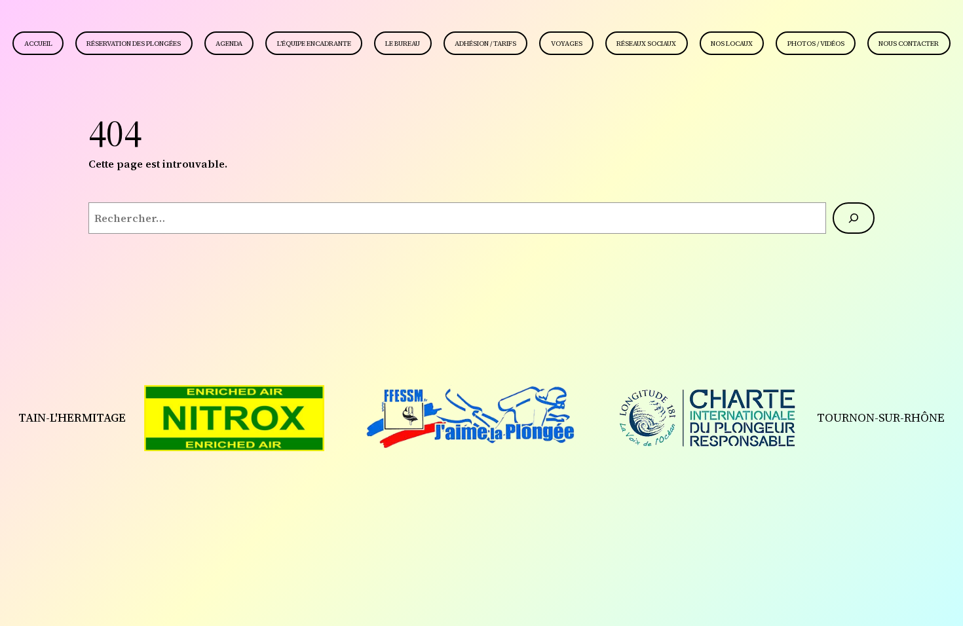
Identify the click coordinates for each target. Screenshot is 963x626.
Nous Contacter (908, 43)
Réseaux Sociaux (646, 43)
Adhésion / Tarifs (485, 43)
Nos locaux (732, 43)
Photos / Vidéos (815, 43)
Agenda (229, 43)
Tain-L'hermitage (72, 417)
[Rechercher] (854, 218)
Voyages (566, 43)
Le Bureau (402, 43)
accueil (38, 43)
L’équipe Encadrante (314, 43)
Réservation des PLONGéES (133, 43)
